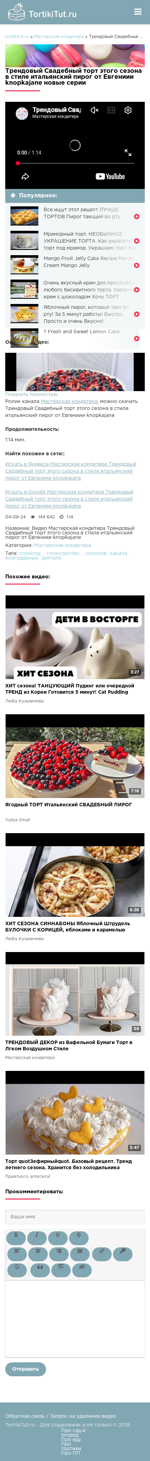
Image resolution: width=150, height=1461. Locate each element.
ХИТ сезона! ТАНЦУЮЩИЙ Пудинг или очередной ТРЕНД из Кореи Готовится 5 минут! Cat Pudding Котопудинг (69, 689)
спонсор (29, 553)
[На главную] (43, 12)
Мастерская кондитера (69, 402)
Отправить (25, 1369)
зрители (51, 558)
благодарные (21, 558)
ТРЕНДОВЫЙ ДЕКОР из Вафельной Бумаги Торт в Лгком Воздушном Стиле (68, 1046)
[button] (16, 1238)
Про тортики (71, 1446)
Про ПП (70, 1453)
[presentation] (16, 1238)
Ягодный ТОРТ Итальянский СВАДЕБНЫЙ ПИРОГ (68, 805)
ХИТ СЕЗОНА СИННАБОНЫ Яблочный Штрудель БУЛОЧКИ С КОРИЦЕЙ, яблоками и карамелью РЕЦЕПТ (67, 927)
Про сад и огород (73, 1433)
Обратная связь (25, 1416)
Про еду (71, 1440)
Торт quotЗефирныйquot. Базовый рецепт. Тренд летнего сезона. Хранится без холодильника (68, 1164)
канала (118, 553)
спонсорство (63, 553)
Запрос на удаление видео (83, 1416)
